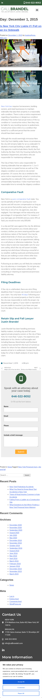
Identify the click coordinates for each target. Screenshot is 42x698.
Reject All (21, 693)
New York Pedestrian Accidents (21, 487)
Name (6, 406)
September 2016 (15, 548)
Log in (11, 596)
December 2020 (15, 525)
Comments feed (15, 601)
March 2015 (14, 574)
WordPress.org (15, 604)
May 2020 (13, 538)
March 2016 (14, 561)
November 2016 (15, 543)
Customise (21, 687)
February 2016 (15, 564)
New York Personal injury (27, 467)
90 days (24, 295)
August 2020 (14, 533)
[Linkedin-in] (2, 3)
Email (6, 416)
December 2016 (15, 540)
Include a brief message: (13, 435)
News (10, 467)
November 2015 (15, 571)
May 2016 (13, 556)
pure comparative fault (21, 199)
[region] (21, 679)
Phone (6, 426)
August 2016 (14, 551)
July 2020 (13, 535)
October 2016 (14, 546)
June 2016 (13, 553)
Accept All (21, 682)
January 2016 (14, 566)
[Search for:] (12, 475)
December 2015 (15, 569)
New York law (6, 106)
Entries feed (14, 599)
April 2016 (13, 558)
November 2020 (15, 527)
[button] (37, 10)
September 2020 (15, 530)
